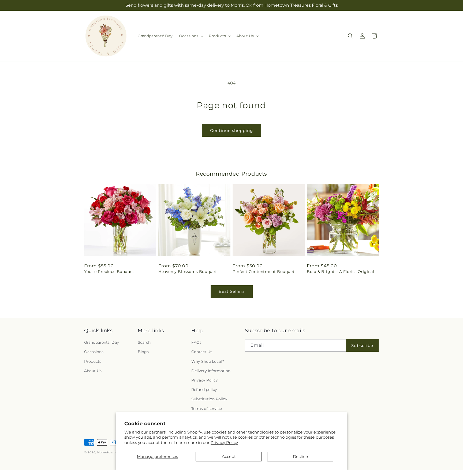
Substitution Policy (209, 399)
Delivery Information (210, 370)
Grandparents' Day (101, 342)
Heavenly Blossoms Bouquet (187, 271)
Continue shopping (231, 130)
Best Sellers (232, 291)
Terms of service (206, 408)
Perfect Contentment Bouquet (263, 271)
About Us (93, 370)
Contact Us (201, 351)
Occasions (93, 351)
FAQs (196, 342)
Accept (229, 456)
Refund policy (204, 389)
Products (92, 361)
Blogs (143, 351)
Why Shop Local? (207, 361)
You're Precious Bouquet (109, 271)
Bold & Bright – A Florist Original (340, 271)
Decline (300, 456)
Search (144, 342)
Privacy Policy (224, 442)
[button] (191, 36)
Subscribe (362, 345)
